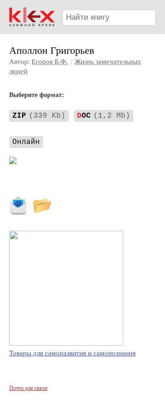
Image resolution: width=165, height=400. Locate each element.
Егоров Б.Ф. (50, 61)
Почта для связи (28, 388)
